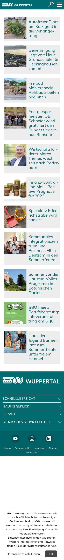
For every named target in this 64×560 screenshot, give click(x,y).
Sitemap (52, 448)
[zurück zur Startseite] (7, 4)
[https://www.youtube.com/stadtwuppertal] (15, 438)
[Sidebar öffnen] (59, 5)
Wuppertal (23, 5)
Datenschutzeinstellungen (23, 554)
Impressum (40, 448)
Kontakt (7, 448)
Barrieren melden (23, 448)
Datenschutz (32, 452)
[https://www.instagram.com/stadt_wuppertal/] (32, 438)
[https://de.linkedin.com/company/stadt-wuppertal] (48, 438)
